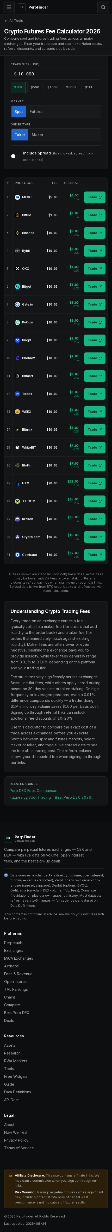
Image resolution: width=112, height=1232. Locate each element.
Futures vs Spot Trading (30, 797)
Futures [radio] (36, 111)
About (9, 1124)
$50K (35, 87)
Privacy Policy (16, 1140)
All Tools (16, 21)
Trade (92, 197)
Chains (10, 997)
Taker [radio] (20, 134)
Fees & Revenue (18, 974)
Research (12, 1053)
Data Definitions (22, 906)
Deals (9, 1020)
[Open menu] (9, 7)
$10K (18, 87)
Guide (9, 1084)
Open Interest (16, 981)
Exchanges (13, 950)
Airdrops (11, 966)
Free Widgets (16, 1076)
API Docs (12, 1100)
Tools (9, 1068)
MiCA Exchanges (18, 958)
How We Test (15, 1132)
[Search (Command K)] (103, 7)
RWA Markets (15, 1061)
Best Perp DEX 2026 (73, 797)
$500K (71, 87)
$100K (52, 87)
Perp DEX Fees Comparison (33, 790)
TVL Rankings (16, 989)
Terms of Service (19, 1148)
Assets (9, 1045)
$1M (88, 87)
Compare (12, 1005)
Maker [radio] (37, 134)
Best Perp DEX (16, 1012)
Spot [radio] (19, 111)
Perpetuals (13, 942)
